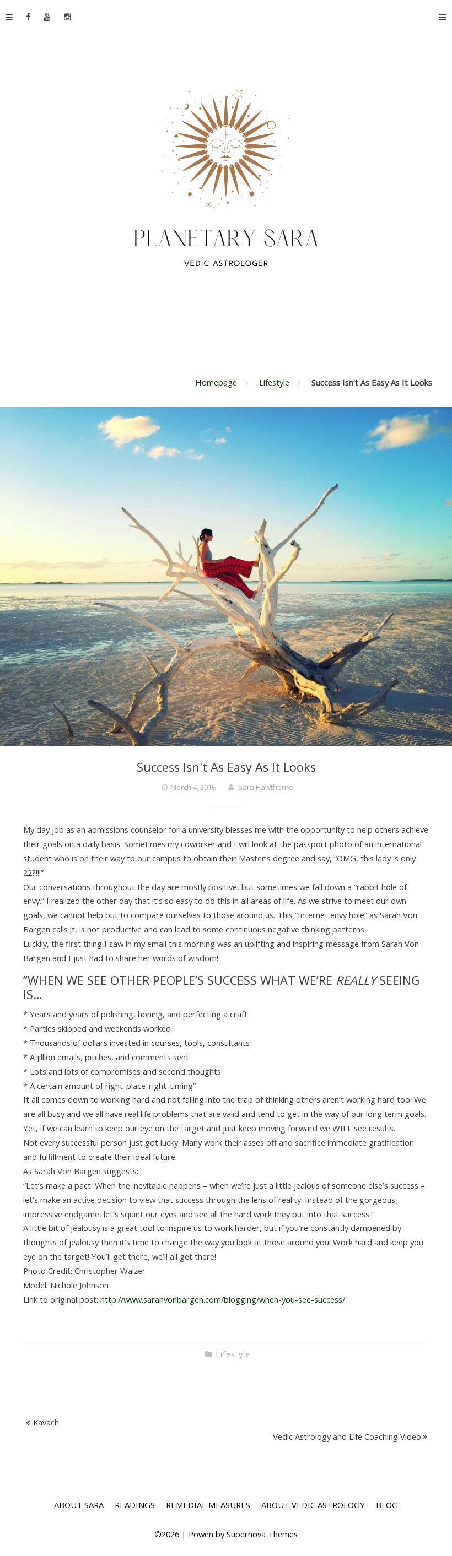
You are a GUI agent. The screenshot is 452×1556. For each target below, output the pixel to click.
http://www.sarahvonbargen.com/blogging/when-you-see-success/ (222, 1299)
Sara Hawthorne (265, 787)
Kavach (46, 1422)
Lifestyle (274, 382)
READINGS (135, 1504)
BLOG (387, 1504)
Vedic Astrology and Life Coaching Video (347, 1436)
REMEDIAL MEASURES (208, 1504)
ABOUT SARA (79, 1504)
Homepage (216, 382)
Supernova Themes (262, 1533)
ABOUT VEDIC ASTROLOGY (313, 1504)
